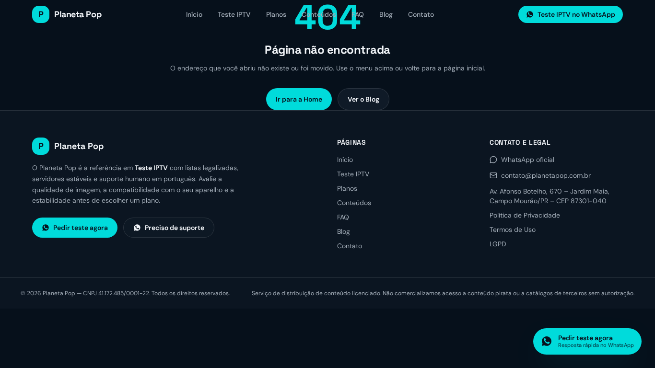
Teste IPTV (234, 14)
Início (194, 14)
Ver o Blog (363, 99)
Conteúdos (319, 14)
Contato (421, 14)
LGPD (498, 244)
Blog (386, 14)
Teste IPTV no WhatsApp (576, 14)
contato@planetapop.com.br (546, 175)
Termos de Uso (513, 229)
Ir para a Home (299, 99)
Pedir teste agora (80, 227)
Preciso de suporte (174, 227)
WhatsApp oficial (527, 159)
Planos (276, 14)
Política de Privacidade (525, 215)
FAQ (357, 14)
